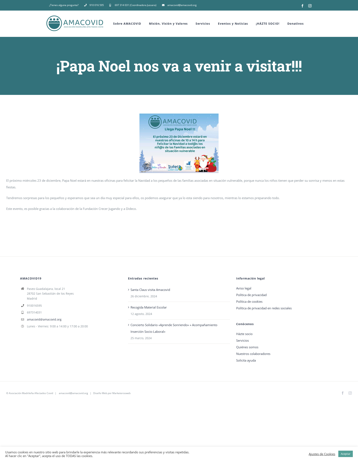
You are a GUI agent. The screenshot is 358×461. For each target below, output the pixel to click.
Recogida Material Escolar (149, 307)
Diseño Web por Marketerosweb (112, 393)
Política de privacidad (251, 295)
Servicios (242, 340)
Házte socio (244, 334)
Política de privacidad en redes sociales (264, 308)
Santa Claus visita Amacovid (150, 290)
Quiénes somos (247, 347)
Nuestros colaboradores (253, 354)
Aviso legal (243, 288)
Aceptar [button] (345, 454)
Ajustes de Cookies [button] (322, 454)
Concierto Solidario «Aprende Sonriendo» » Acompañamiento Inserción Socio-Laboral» (174, 328)
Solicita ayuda (246, 360)
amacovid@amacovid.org (44, 319)
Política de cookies (249, 301)
